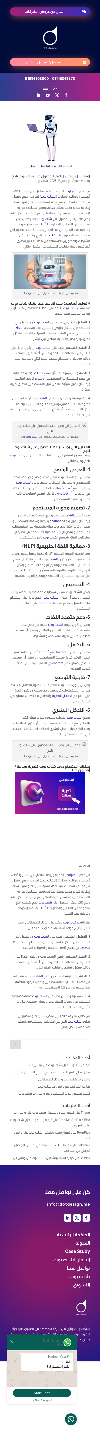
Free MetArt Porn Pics (74, 1120)
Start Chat (42, 1393)
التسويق (81, 1284)
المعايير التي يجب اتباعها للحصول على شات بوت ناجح (50, 176)
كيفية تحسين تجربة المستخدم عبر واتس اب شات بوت (54, 1093)
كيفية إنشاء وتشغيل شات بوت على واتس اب (59, 1065)
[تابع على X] (57, 95)
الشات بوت (48, 196)
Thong (85, 1112)
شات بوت (41, 181)
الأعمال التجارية (62, 696)
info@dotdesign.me (68, 1204)
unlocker (83, 1145)
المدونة (82, 1243)
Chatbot (60, 652)
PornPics (83, 1132)
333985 (85, 1158)
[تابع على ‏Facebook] (66, 95)
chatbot (62, 493)
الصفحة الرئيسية (73, 1234)
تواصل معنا (78, 1268)
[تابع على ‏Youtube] (47, 95)
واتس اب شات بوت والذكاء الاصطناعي (64, 1079)
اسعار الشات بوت (71, 1259)
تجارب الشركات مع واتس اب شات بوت (64, 1086)
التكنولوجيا (71, 191)
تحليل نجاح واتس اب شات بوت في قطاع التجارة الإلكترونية (51, 1072)
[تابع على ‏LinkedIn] (38, 95)
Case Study (77, 1251)
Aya (75, 181)
